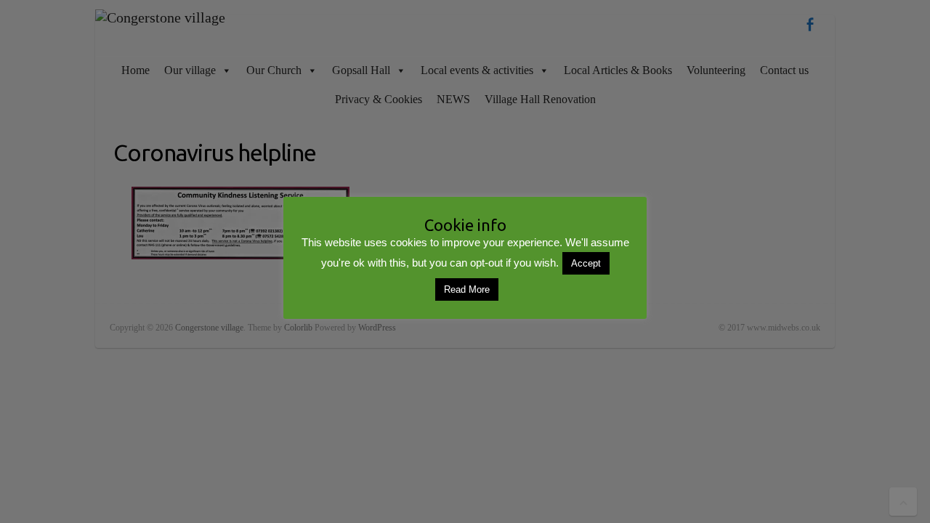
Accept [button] (586, 263)
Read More (467, 289)
